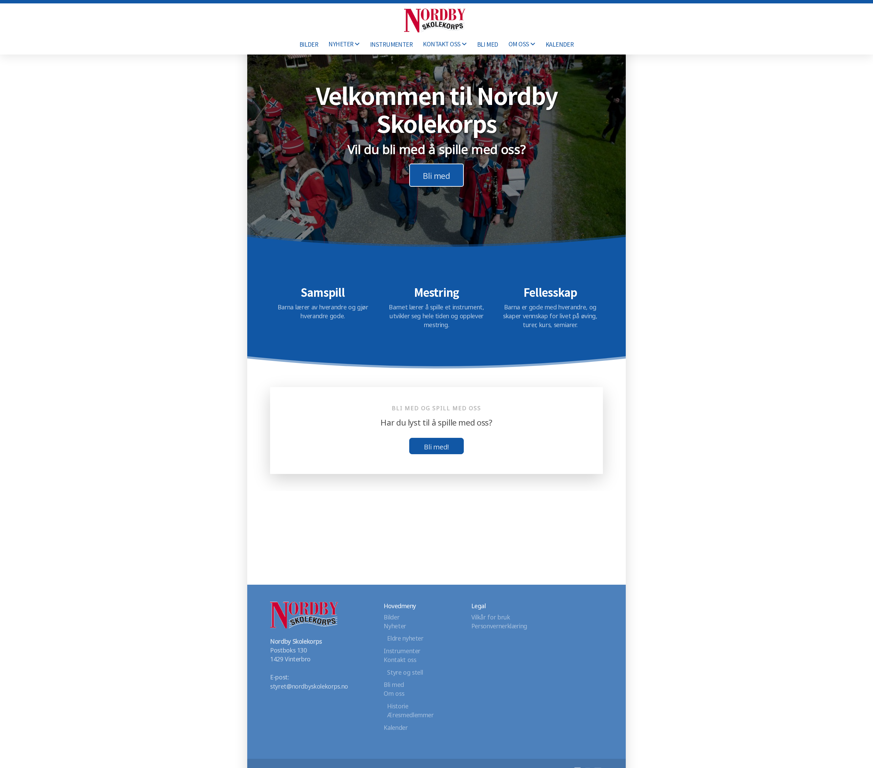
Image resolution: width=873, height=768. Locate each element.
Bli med (436, 175)
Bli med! (436, 446)
